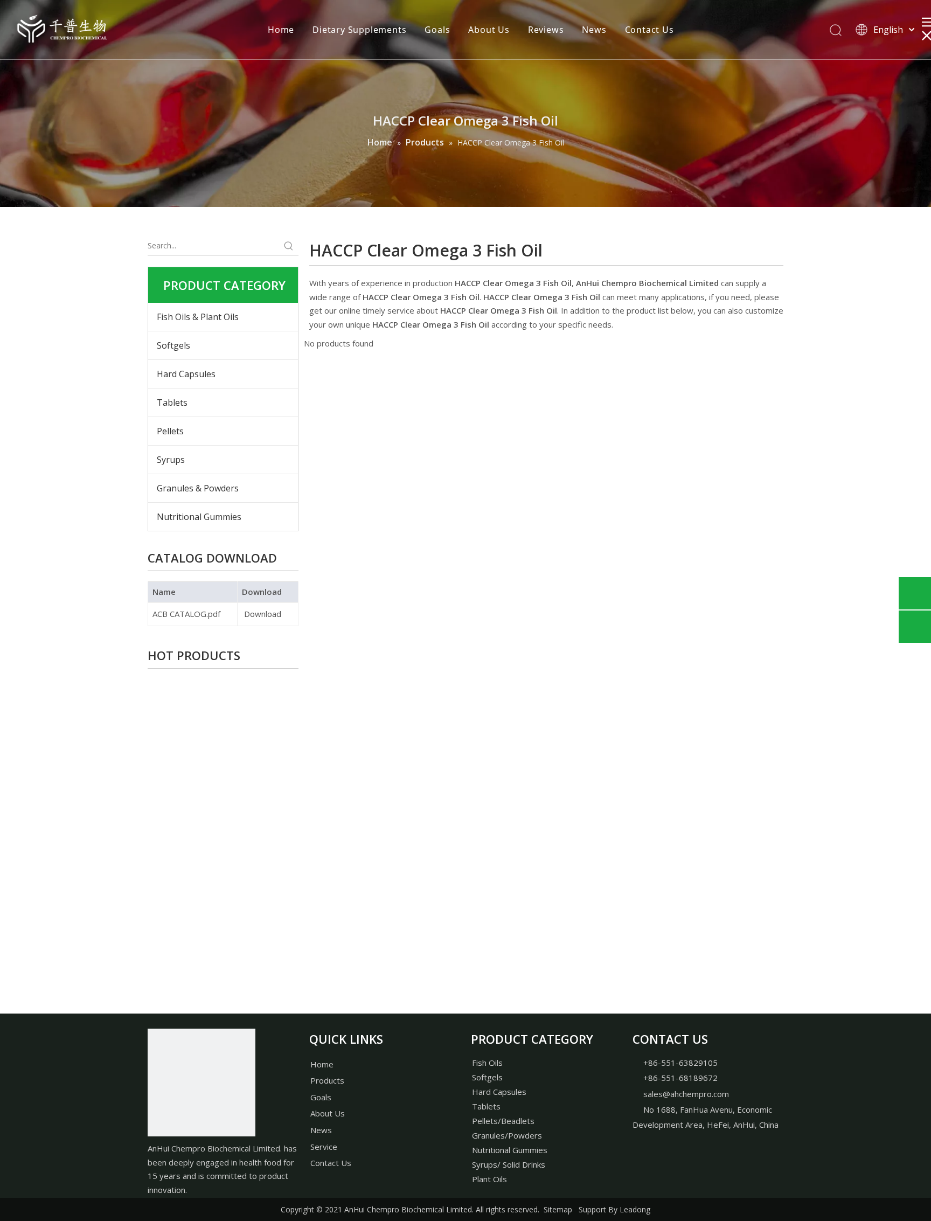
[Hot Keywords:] (288, 245)
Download (261, 613)
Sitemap (558, 1209)
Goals (437, 30)
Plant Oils (489, 1179)
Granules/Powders (507, 1135)
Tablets (172, 402)
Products (327, 1080)
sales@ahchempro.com (686, 1093)
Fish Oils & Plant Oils (198, 317)
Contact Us (649, 30)
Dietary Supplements (359, 30)
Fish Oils (487, 1062)
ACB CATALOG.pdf (186, 613)
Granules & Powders (198, 488)
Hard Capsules (186, 374)
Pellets (170, 431)
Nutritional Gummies (199, 517)
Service (323, 1146)
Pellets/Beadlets (503, 1120)
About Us (488, 30)
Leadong (635, 1209)
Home (281, 30)
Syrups (171, 460)
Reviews (546, 30)
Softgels (173, 345)
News (594, 30)
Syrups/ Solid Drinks (508, 1164)
